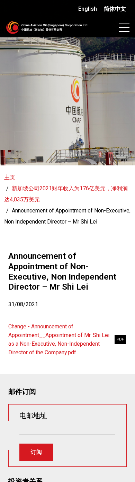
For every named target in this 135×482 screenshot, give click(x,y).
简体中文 (115, 9)
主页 (9, 177)
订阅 (36, 452)
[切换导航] (124, 28)
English (87, 9)
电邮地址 (33, 415)
